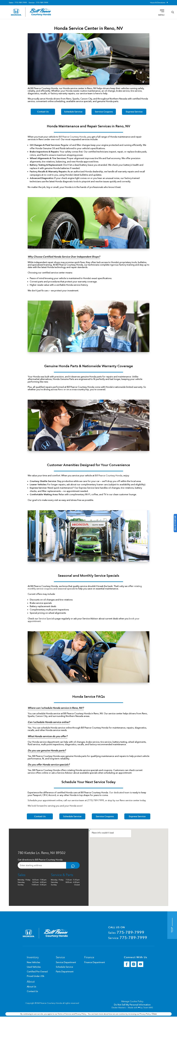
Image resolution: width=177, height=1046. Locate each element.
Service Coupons (104, 111)
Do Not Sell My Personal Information (132, 1004)
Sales (126, 932)
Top (172, 929)
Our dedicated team (119, 792)
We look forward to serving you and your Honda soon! (55, 805)
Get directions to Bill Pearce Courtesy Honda (40, 859)
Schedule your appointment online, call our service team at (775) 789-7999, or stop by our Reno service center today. (87, 800)
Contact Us (43, 111)
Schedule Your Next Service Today (89, 782)
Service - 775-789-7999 (38, 3)
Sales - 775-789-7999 (18, 3)
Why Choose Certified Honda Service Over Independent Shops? (64, 256)
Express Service (134, 111)
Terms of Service (65, 1014)
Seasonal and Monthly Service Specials (88, 576)
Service (127, 937)
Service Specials (47, 618)
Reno (60, 389)
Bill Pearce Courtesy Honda (72, 136)
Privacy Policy (81, 1014)
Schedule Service (73, 111)
